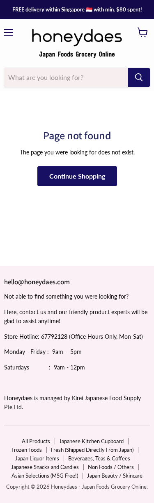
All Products (36, 441)
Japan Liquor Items (37, 458)
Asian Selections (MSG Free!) (44, 475)
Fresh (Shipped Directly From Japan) (92, 449)
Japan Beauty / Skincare (115, 475)
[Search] (139, 77)
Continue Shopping (77, 176)
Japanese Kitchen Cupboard (91, 441)
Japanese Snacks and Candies (45, 467)
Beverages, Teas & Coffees (99, 458)
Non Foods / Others (111, 467)
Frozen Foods (26, 449)
